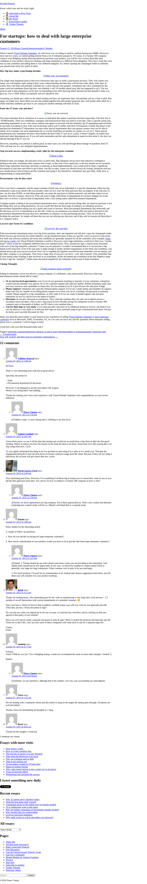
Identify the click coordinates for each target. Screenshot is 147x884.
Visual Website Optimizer (25, 53)
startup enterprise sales (96, 331)
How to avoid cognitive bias (18, 751)
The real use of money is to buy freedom (24, 754)
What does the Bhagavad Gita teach (22, 756)
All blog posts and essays (17, 844)
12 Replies (48, 48)
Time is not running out (16, 761)
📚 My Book (12, 19)
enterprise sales (33, 331)
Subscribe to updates (15, 865)
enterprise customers (17, 331)
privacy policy (10, 241)
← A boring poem (8, 334)
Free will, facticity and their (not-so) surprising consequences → (29, 337)
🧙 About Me (12, 16)
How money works (14, 748)
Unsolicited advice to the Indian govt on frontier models (31, 804)
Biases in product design (17, 766)
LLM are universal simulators (19, 815)
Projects (9, 860)
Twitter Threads (13, 867)
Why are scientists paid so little (20, 759)
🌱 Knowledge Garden (16, 21)
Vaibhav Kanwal (26, 358)
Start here (10, 862)
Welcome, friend (13, 870)
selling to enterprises (76, 331)
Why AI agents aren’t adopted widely (23, 799)
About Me (10, 842)
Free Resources (13, 849)
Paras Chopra (21, 48)
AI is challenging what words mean (22, 807)
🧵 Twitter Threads (15, 24)
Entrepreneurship (35, 48)
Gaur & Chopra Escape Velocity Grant (23, 852)
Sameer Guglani (25, 434)
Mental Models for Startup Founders (22, 857)
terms (108, 238)
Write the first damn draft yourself (21, 802)
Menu (2, 29)
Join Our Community (15, 855)
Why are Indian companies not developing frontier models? (32, 810)
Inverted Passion (7, 3)
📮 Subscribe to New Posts (18, 13)
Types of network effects (17, 772)
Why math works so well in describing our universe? (29, 817)
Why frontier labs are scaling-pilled (21, 812)
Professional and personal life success (23, 774)
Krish (20, 590)
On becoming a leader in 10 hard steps (23, 764)
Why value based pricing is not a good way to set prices (31, 769)
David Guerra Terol (27, 471)
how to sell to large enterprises (53, 331)
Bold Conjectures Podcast (17, 847)
